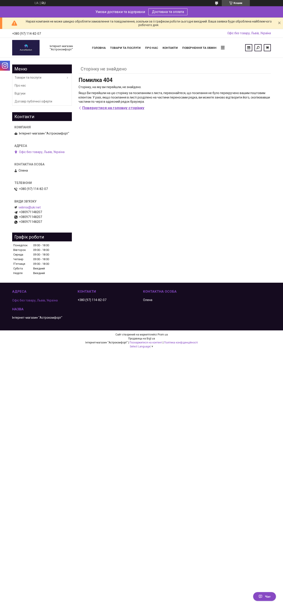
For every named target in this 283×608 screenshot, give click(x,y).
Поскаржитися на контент (146, 342)
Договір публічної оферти (33, 101)
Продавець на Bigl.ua (141, 338)
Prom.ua (163, 334)
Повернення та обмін (199, 47)
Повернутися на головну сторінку (113, 108)
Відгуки (20, 93)
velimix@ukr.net (30, 207)
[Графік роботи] (248, 47)
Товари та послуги (125, 47)
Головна (99, 47)
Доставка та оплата (168, 12)
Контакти (170, 47)
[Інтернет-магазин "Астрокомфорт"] (28, 47)
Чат (268, 596)
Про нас (151, 47)
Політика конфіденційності (181, 342)
